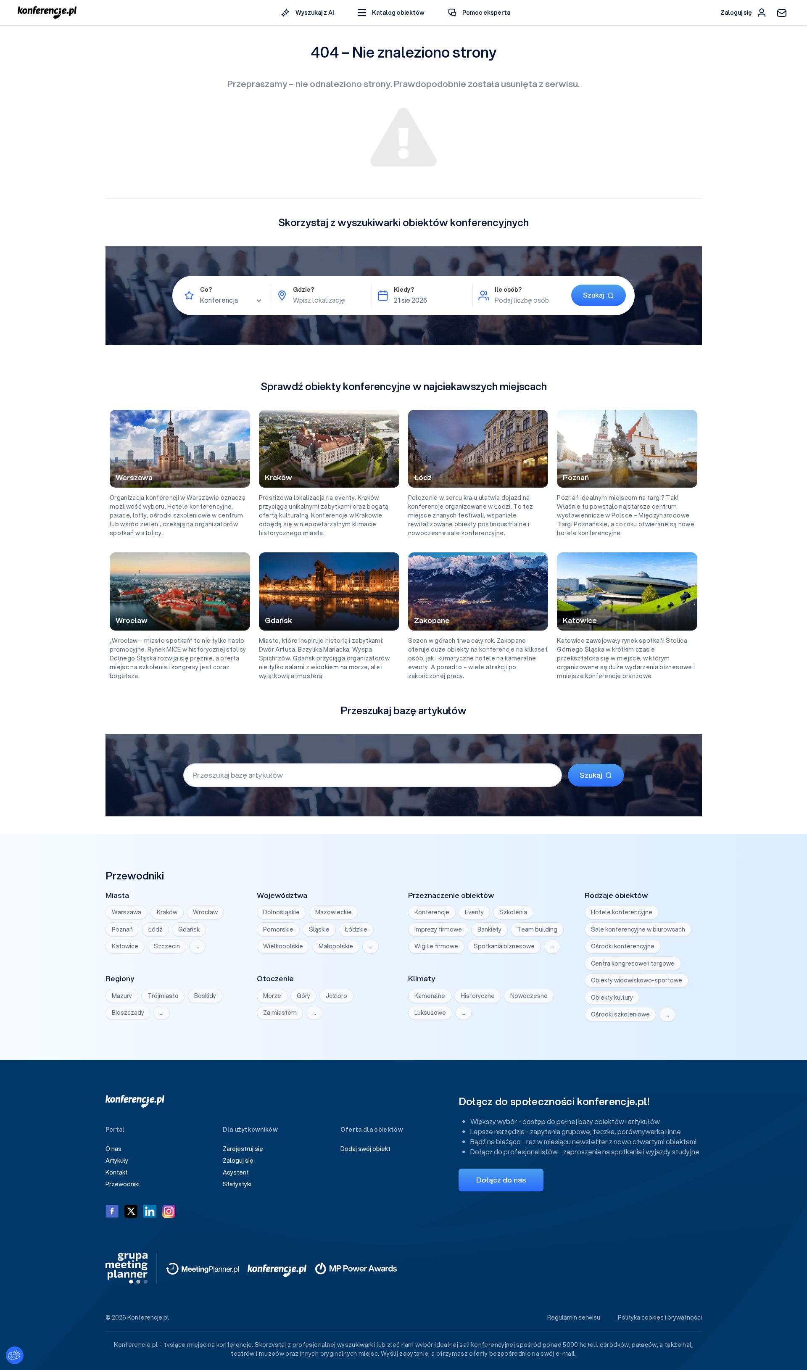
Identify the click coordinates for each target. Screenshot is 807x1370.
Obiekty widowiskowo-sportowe (636, 980)
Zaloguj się (238, 1160)
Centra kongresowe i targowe (633, 963)
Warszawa (126, 912)
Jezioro (336, 996)
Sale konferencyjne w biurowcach (638, 929)
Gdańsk (189, 929)
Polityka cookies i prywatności (660, 1317)
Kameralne (429, 996)
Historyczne (478, 996)
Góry (303, 996)
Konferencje (431, 912)
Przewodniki (122, 1184)
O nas (113, 1149)
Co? (206, 289)
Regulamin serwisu (573, 1317)
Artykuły (116, 1160)
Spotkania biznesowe (504, 946)
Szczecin (167, 946)
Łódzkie (356, 929)
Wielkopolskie (283, 946)
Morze (272, 996)
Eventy (474, 912)
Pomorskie (278, 929)
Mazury (122, 996)
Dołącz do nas (501, 1180)
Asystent (236, 1172)
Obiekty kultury (612, 997)
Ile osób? (508, 289)
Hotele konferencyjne (621, 912)
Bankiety (489, 929)
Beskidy (205, 996)
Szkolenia (513, 912)
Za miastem (280, 1012)
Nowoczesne (529, 996)
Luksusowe (430, 1012)
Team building (537, 929)
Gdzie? (303, 289)
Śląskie (319, 929)
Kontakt (116, 1172)
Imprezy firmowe (438, 929)
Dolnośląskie (281, 912)
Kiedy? (404, 289)
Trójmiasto (163, 996)
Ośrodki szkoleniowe (620, 1014)
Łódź (155, 929)
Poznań (122, 929)
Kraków (167, 912)
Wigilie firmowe (436, 946)
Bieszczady (128, 1012)
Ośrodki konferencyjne (622, 946)
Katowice (125, 946)
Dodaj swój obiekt (365, 1149)
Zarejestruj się (243, 1149)
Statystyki (237, 1184)
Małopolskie (336, 946)
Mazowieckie (333, 912)
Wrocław (205, 912)
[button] (391, 12)
